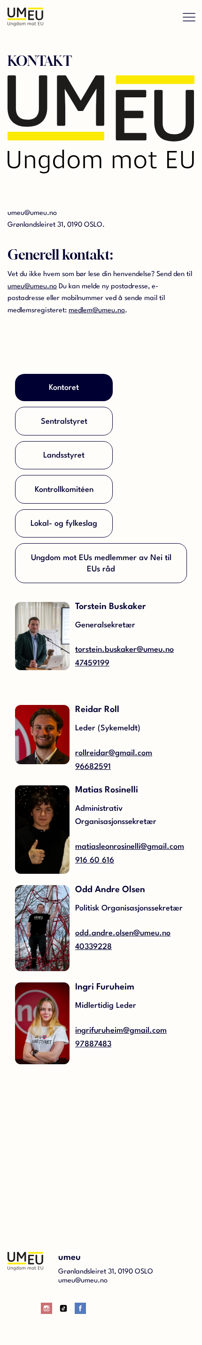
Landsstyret (64, 455)
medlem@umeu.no (97, 310)
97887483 (93, 1044)
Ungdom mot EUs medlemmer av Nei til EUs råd (101, 563)
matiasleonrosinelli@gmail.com (129, 847)
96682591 (93, 767)
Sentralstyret (64, 422)
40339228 (93, 947)
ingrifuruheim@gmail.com (121, 1031)
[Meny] (188, 17)
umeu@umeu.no (32, 286)
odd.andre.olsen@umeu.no (123, 933)
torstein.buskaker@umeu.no (124, 650)
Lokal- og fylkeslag (64, 524)
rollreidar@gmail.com (113, 753)
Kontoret (64, 388)
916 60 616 (94, 860)
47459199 (92, 663)
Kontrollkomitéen (64, 490)
